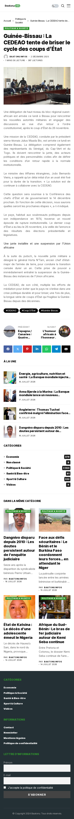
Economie (38, 456)
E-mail (7, 775)
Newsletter (11, 732)
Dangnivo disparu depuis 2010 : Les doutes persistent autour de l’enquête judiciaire (43, 431)
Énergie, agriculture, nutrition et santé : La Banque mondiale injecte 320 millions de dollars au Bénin (43, 377)
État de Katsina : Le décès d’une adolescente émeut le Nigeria (18, 631)
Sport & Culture (38, 479)
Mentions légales (15, 738)
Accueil (7, 20)
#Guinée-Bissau (49, 310)
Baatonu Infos (18, 57)
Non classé (37, 462)
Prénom (8, 762)
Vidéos (37, 484)
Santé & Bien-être (38, 473)
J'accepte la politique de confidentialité (30, 787)
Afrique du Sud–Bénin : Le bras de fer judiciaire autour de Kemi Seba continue (54, 633)
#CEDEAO (11, 310)
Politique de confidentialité (20, 743)
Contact (9, 727)
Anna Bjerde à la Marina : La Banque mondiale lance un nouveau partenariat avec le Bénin (44, 395)
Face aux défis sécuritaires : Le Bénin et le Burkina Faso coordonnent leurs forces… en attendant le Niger (53, 552)
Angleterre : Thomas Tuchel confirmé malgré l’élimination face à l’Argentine (44, 413)
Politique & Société (16, 28)
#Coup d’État (29, 310)
